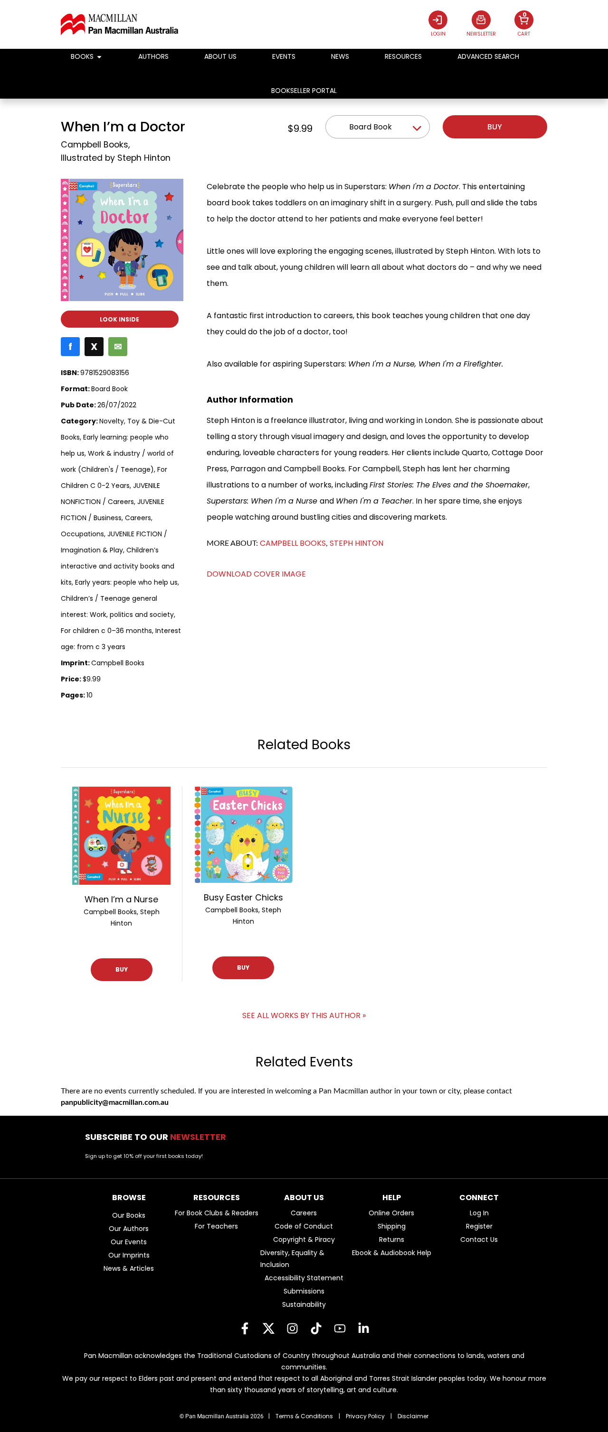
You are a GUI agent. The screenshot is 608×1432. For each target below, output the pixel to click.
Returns (391, 1239)
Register (479, 1226)
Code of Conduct (304, 1226)
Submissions (304, 1291)
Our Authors (129, 1228)
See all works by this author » (304, 1015)
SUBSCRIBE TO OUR (158, 1137)
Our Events (129, 1242)
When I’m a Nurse (121, 899)
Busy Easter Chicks (243, 897)
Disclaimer (413, 1416)
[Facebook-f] (244, 1328)
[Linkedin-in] (363, 1328)
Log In (479, 1213)
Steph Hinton (144, 158)
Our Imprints (129, 1255)
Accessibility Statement (304, 1278)
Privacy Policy (365, 1416)
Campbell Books (94, 144)
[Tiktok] (316, 1328)
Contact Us (479, 1239)
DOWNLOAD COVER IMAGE (256, 574)
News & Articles (129, 1268)
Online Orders (391, 1213)
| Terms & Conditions (300, 1416)
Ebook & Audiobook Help (391, 1253)
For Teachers (216, 1226)
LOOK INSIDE (119, 319)
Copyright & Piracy (304, 1239)
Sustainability (304, 1304)
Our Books (128, 1215)
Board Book (370, 126)
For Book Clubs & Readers (216, 1213)
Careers (304, 1213)
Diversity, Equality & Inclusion (292, 1258)
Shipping (392, 1226)
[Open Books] (99, 57)
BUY (121, 969)
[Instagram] (292, 1328)
